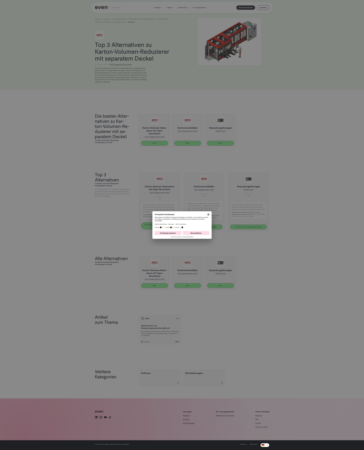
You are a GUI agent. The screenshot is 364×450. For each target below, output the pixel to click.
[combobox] (264, 445)
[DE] (265, 445)
